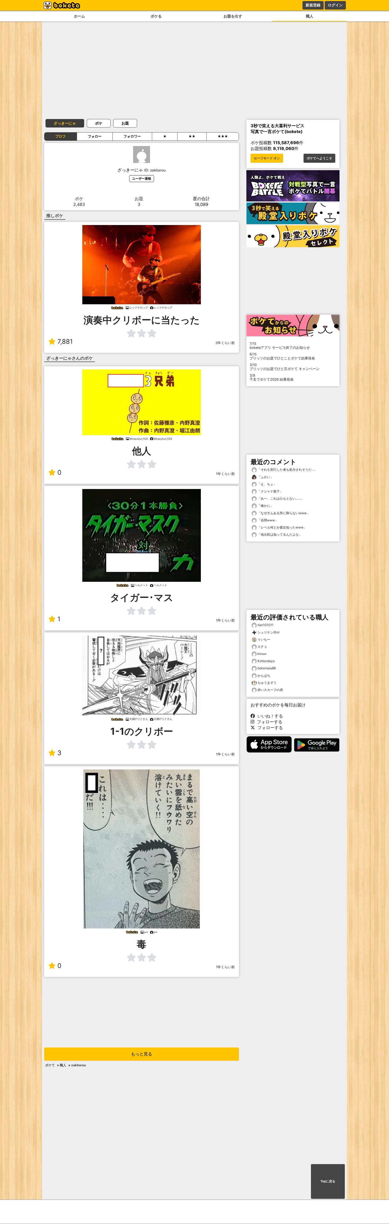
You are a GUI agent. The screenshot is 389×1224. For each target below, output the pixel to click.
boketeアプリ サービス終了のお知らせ (280, 346)
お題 (125, 123)
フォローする (268, 721)
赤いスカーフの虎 (270, 690)
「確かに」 (265, 506)
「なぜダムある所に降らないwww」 (283, 513)
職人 (309, 16)
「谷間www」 (267, 520)
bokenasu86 (266, 668)
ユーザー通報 (141, 178)
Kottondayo (266, 661)
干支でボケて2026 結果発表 (271, 377)
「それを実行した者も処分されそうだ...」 (287, 470)
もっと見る (141, 1054)
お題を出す (233, 16)
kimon (261, 654)
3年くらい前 (225, 343)
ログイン (335, 5)
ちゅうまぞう (267, 683)
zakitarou (78, 1065)
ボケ (98, 123)
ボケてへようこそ (319, 158)
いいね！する (269, 716)
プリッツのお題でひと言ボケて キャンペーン (284, 367)
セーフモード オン (267, 158)
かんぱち (263, 675)
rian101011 (265, 625)
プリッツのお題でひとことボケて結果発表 (282, 356)
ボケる (156, 16)
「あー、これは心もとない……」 (280, 498)
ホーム (79, 16)
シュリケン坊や (268, 632)
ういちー (263, 639)
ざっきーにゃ (65, 123)
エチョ (262, 647)
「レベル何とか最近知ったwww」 (282, 527)
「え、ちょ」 (267, 484)
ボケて (50, 1065)
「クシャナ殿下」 (270, 491)
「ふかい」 (265, 477)
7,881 (65, 341)
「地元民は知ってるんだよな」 (279, 534)
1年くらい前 (225, 474)
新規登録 (313, 5)
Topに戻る (327, 1181)
